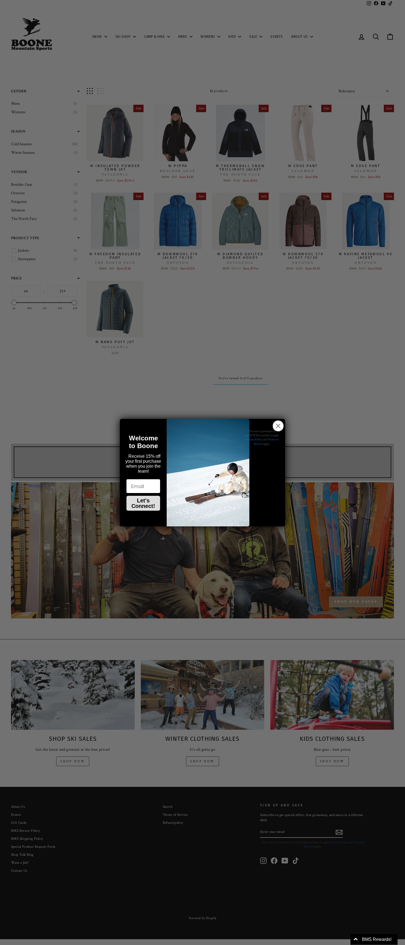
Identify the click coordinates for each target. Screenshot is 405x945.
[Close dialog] (278, 426)
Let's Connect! (143, 503)
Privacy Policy (253, 439)
